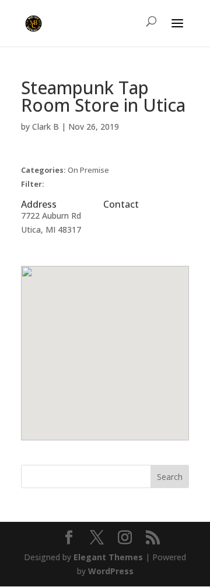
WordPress (111, 571)
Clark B (45, 126)
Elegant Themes (108, 557)
